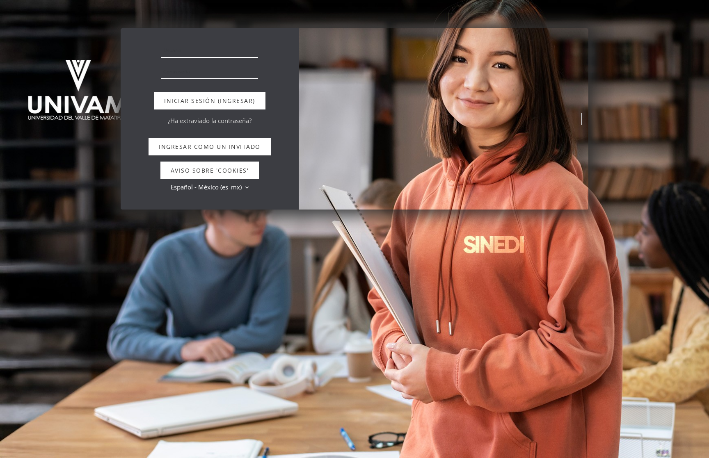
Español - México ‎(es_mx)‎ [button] (207, 187)
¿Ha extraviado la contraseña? (210, 120)
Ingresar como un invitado (210, 146)
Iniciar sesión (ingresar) (209, 101)
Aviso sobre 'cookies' (210, 170)
